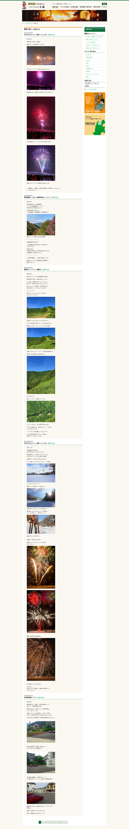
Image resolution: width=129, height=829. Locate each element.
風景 (87, 77)
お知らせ (51, 34)
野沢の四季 (97, 7)
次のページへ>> (63, 822)
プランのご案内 (64, 7)
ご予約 (65, 4)
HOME (54, 4)
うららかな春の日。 (91, 42)
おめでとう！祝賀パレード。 (93, 45)
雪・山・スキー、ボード (92, 74)
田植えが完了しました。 (92, 39)
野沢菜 (88, 71)
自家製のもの (89, 68)
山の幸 (88, 60)
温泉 (87, 63)
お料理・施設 (74, 7)
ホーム (23, 23)
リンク (69, 4)
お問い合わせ (59, 4)
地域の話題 (89, 57)
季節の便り (55, 7)
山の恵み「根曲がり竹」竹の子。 (94, 36)
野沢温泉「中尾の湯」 (86, 7)
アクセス (104, 7)
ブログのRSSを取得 (91, 89)
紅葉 (87, 66)
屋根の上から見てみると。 (93, 48)
